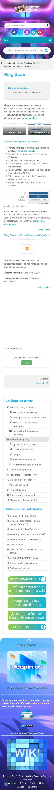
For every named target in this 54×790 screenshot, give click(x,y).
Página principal (8, 63)
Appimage (31, 108)
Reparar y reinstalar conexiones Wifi (27, 534)
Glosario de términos (20, 469)
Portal (13, 783)
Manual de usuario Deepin (25, 412)
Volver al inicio (44, 230)
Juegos (16, 454)
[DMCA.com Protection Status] (27, 726)
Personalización (18, 490)
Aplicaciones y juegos (13, 66)
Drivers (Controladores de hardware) (25, 433)
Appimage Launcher (27, 151)
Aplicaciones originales (24, 459)
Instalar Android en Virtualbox (24, 529)
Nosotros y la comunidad (22, 495)
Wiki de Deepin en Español (28, 63)
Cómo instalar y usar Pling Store (26, 92)
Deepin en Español (10, 776)
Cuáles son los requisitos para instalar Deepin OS (25, 523)
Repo (43, 783)
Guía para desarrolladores (23, 479)
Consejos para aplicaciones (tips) (29, 417)
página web (13, 157)
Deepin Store (31, 118)
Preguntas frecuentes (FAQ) (23, 474)
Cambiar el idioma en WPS (23, 516)
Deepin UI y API (20, 485)
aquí (20, 703)
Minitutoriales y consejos (22, 407)
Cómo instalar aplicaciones (23, 563)
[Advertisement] (27, 317)
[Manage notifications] (6, 784)
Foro (24, 783)
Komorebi (40, 383)
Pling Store (30, 66)
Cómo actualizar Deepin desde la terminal (26, 551)
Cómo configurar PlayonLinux (24, 558)
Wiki (33, 783)
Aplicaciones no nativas (24, 444)
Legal (22, 787)
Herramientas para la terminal (27, 464)
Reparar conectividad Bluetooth (25, 539)
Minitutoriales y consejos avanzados (25, 424)
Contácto (34, 787)
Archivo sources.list (19, 568)
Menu (5, 40)
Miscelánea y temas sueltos (23, 500)
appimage (17, 348)
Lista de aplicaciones (23, 449)
